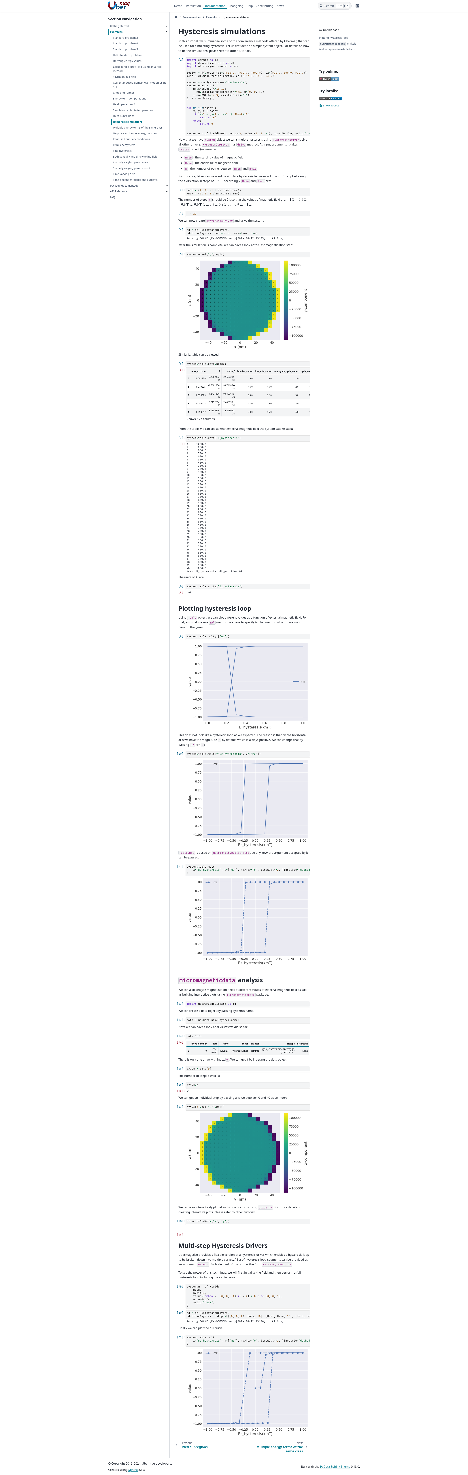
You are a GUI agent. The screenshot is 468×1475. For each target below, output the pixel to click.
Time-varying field (124, 174)
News (280, 6)
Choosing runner (123, 93)
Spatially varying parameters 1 (131, 162)
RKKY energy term (124, 145)
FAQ (112, 197)
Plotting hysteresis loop (333, 38)
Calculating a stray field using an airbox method (137, 69)
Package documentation (125, 185)
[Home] (176, 17)
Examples (116, 32)
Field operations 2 (124, 104)
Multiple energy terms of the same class (138, 127)
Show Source (330, 105)
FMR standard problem (127, 55)
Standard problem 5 (125, 49)
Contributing (264, 6)
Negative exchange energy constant (135, 133)
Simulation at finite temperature (133, 110)
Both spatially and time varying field (135, 156)
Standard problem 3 (125, 37)
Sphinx (133, 1470)
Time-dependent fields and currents (135, 179)
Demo (178, 6)
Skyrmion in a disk (124, 77)
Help (249, 6)
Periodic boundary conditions (131, 139)
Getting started (119, 26)
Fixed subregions (123, 116)
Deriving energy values (127, 61)
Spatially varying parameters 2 (131, 168)
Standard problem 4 (125, 43)
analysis (338, 43)
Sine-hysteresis (122, 151)
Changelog (236, 6)
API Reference (118, 191)
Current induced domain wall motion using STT (140, 85)
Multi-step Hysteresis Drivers (337, 49)
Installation (193, 6)
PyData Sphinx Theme (335, 1467)
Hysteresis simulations (127, 122)
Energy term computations (129, 98)
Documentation (215, 6)
